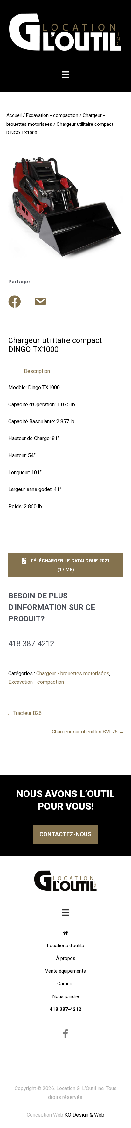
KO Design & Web (84, 1115)
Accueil (14, 115)
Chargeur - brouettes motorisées (72, 673)
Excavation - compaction (52, 115)
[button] (65, 565)
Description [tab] (37, 371)
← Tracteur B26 (24, 713)
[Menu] (65, 74)
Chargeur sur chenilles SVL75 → (88, 732)
